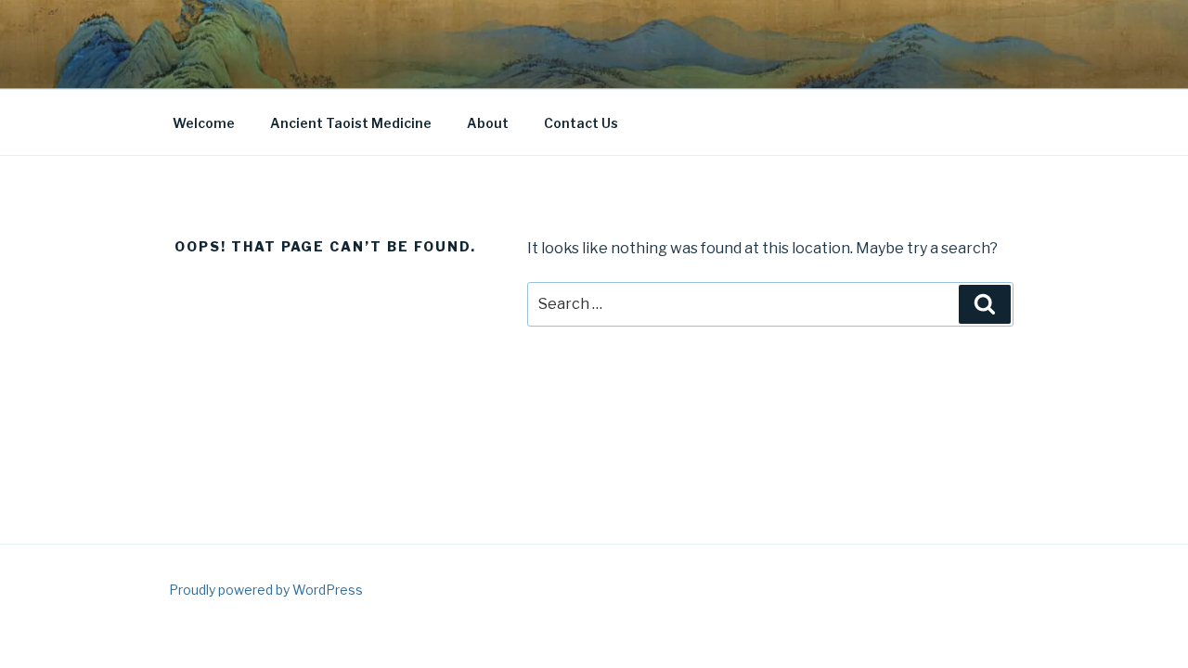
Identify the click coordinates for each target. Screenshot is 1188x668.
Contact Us (581, 123)
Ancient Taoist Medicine (351, 123)
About (488, 123)
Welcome (204, 123)
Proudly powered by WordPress (266, 589)
